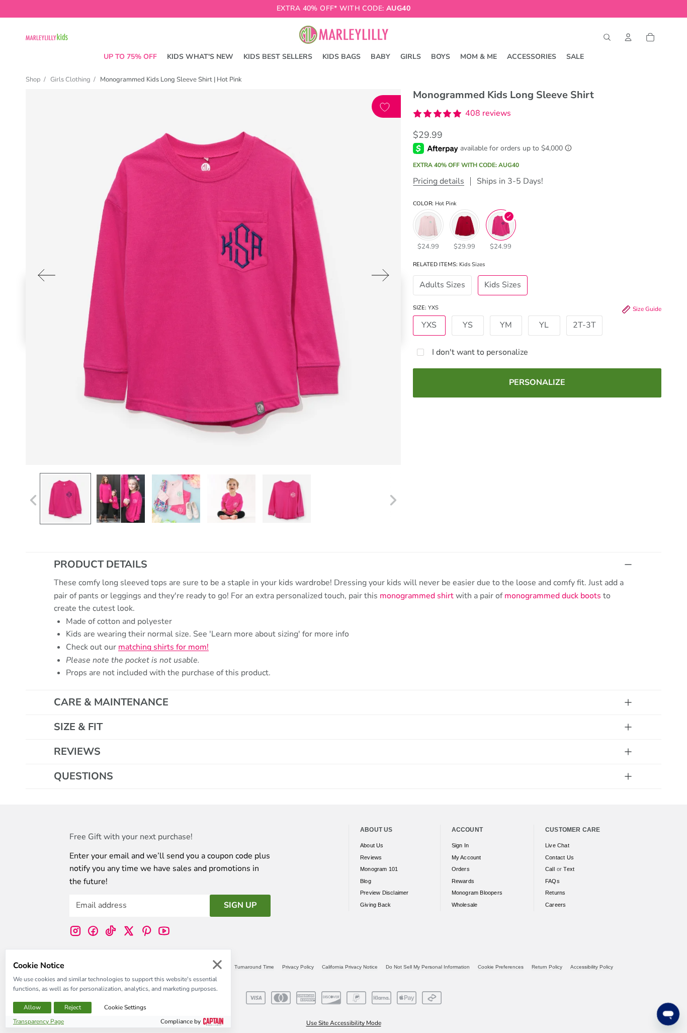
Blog (365, 881)
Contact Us (559, 857)
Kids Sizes (502, 285)
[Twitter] (129, 930)
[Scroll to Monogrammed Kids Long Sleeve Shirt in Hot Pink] (65, 498)
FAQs (552, 881)
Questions (83, 776)
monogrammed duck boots (552, 595)
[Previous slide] (43, 277)
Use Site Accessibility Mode (343, 1023)
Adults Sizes (442, 285)
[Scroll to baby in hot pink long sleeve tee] (231, 498)
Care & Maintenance (111, 702)
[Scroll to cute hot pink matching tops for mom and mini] (120, 498)
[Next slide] (383, 277)
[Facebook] (93, 930)
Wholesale (465, 905)
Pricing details (438, 181)
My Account (466, 857)
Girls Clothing (70, 79)
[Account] (628, 37)
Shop (33, 79)
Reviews (77, 751)
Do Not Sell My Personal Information (428, 967)
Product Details (100, 564)
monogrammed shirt (417, 595)
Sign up (240, 905)
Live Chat (557, 845)
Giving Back (375, 905)
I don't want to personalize (480, 352)
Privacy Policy (298, 967)
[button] (462, 113)
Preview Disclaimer (384, 893)
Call (550, 869)
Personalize (537, 382)
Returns (555, 893)
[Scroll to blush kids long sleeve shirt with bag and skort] (176, 498)
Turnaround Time (254, 967)
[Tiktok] (111, 930)
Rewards (463, 881)
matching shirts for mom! (163, 647)
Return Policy (547, 967)
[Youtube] (164, 930)
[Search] (607, 37)
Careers (555, 905)
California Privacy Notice (350, 967)
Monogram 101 (379, 869)
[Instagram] (75, 930)
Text (568, 869)
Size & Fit (78, 727)
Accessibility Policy (591, 967)
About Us (372, 845)
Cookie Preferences (501, 967)
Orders (461, 869)
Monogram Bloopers (477, 893)
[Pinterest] (146, 930)
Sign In (460, 845)
